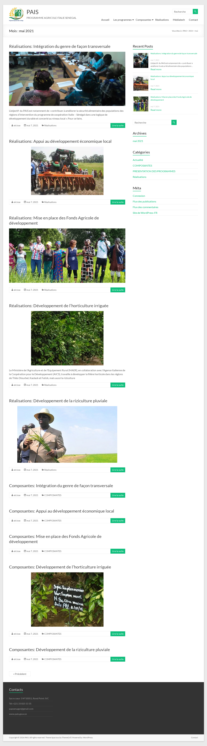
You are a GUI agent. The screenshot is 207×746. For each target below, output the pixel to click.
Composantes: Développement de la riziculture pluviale (59, 649)
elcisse (17, 125)
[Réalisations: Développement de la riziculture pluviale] (67, 407)
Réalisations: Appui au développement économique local (60, 141)
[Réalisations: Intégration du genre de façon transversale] (67, 53)
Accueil (105, 19)
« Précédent (19, 673)
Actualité (138, 159)
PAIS (32, 11)
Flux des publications (144, 201)
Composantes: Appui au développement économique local (61, 511)
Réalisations (162, 19)
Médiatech (179, 19)
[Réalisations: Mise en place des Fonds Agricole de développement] (67, 230)
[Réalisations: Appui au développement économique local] (67, 148)
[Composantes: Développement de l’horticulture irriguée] (67, 573)
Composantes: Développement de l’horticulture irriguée (60, 566)
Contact (193, 19)
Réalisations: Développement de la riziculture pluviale (58, 400)
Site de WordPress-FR (145, 212)
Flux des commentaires (145, 207)
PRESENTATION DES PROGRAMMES (154, 171)
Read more (156, 69)
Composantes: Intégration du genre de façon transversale (61, 485)
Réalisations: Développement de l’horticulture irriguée (59, 305)
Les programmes (122, 19)
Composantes (143, 19)
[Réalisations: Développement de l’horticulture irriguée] (67, 312)
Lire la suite (118, 125)
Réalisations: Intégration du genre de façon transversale (59, 46)
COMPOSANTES (52, 495)
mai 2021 (138, 140)
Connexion (139, 195)
